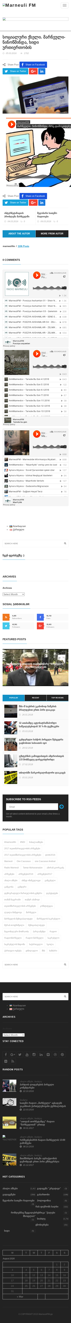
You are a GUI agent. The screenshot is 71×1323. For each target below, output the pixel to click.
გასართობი (43, 1194)
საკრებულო (53, 938)
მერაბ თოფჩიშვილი (14, 925)
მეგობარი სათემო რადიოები (47, 215)
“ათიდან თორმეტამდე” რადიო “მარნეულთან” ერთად (37, 1123)
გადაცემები (9, 1194)
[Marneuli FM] (19, 5)
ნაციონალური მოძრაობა (16, 931)
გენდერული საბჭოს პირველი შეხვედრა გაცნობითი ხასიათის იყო (41, 741)
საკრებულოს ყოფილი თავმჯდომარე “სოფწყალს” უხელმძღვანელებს (35, 665)
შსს (43, 950)
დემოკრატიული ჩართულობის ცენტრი (23, 893)
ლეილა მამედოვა (13, 912)
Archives (7, 588)
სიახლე (38, 1081)
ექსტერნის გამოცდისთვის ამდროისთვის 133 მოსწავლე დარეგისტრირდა (41, 758)
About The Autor (19, 233)
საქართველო (36, 944)
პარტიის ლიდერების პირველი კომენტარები (37, 1086)
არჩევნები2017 (44, 874)
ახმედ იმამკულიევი (31, 880)
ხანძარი (53, 950)
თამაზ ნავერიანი (12, 899)
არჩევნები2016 (25, 874)
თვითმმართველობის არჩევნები (20, 906)
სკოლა (50, 944)
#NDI (22, 842)
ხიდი (7, 1230)
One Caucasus (24, 861)
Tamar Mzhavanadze (33, 867)
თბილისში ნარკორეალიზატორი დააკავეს (42, 772)
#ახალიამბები (36, 842)
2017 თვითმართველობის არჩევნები (22, 848)
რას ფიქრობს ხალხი (47, 1206)
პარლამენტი (39, 931)
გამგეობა (8, 887)
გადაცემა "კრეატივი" (49, 1188)
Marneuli (8, 861)
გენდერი (22, 887)
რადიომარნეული (13, 938)
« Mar (20, 1296)
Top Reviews (57, 698)
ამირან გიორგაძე (55, 867)
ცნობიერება (42, 1224)
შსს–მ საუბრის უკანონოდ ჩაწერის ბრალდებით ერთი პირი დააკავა (37, 708)
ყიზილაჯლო (32, 950)
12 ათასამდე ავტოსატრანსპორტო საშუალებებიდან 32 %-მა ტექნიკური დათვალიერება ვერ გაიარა (39, 726)
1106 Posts (23, 246)
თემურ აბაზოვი (32, 899)
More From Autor (52, 233)
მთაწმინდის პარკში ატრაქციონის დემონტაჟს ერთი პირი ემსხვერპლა (39, 1160)
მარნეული (31, 912)
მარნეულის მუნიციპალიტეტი (18, 919)
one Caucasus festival (45, 861)
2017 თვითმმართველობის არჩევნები (22, 855)
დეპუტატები (52, 893)
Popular (13, 698)
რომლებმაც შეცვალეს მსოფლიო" (23, 1214)
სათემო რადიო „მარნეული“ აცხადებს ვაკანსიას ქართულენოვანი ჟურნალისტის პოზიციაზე (43, 1106)
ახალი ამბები (10, 880)
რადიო (53, 931)
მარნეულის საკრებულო (48, 919)
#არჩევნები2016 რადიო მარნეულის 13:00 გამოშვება (42, 1141)
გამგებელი (50, 880)
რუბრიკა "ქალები (45, 1212)
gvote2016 (50, 855)
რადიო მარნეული (34, 938)
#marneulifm (10, 842)
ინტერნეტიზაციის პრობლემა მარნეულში (16, 215)
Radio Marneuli (11, 867)
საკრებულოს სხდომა (14, 944)
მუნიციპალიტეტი (36, 925)
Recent (35, 698)
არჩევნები (9, 874)
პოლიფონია (44, 1200)
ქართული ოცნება (13, 950)
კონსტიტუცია (46, 906)
